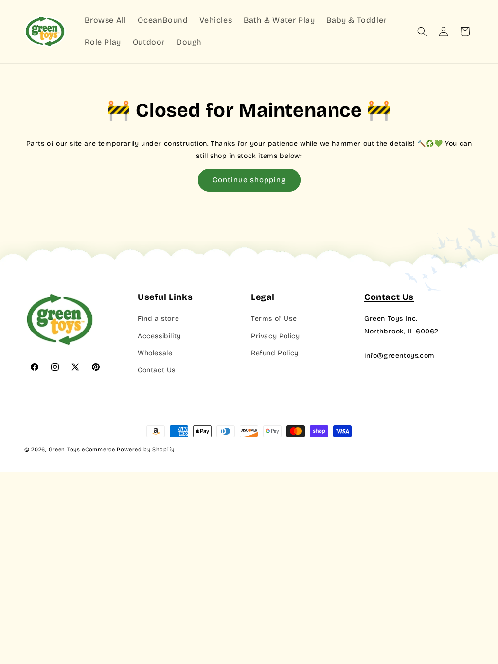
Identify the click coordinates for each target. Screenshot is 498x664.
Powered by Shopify (146, 449)
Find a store (158, 319)
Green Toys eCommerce (82, 449)
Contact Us (157, 370)
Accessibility (159, 336)
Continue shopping (249, 179)
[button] (422, 31)
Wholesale (155, 353)
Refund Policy (275, 353)
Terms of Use (274, 319)
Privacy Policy (275, 336)
